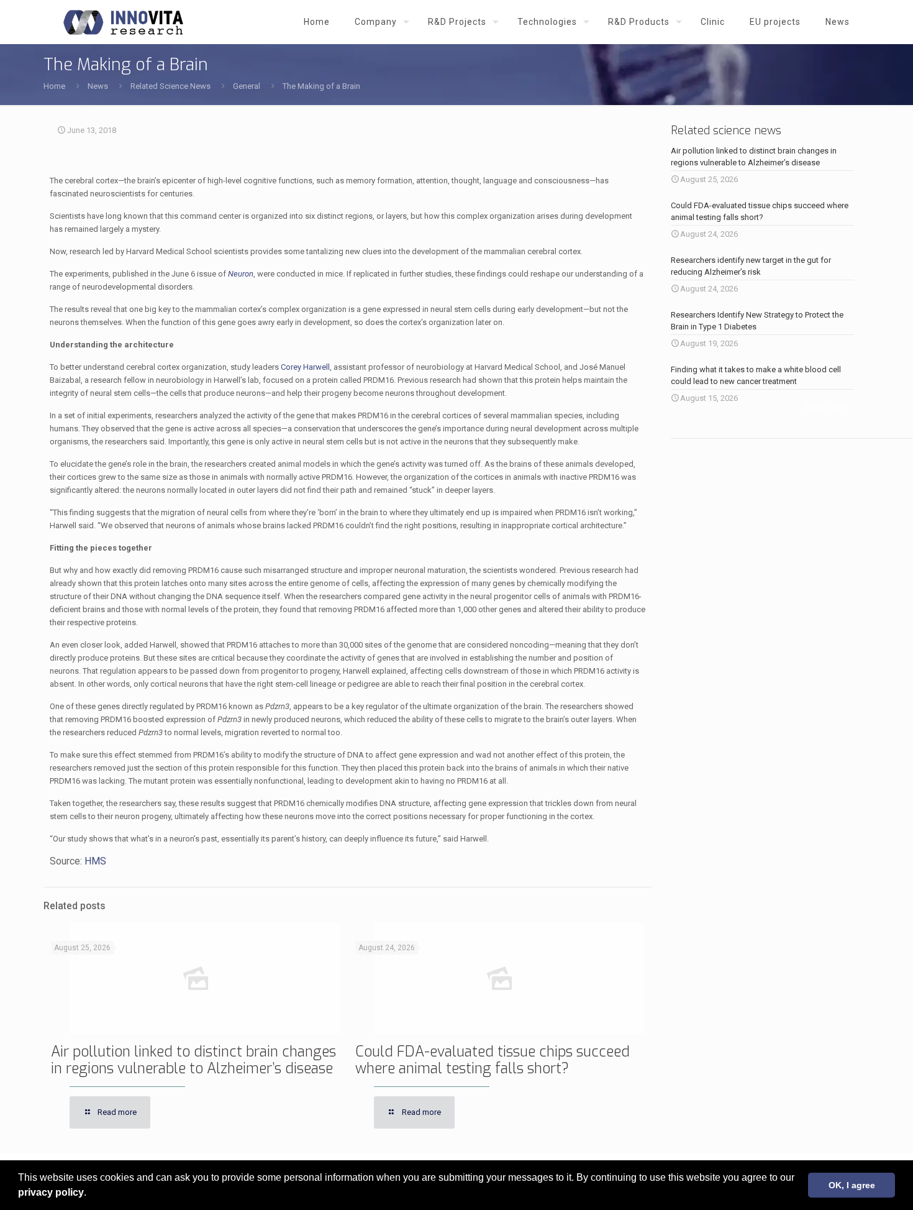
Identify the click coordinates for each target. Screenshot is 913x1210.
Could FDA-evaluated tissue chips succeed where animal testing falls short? (492, 1060)
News (98, 86)
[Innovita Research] (123, 22)
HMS (95, 861)
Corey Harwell (305, 367)
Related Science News (170, 86)
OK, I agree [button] (852, 1185)
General (246, 86)
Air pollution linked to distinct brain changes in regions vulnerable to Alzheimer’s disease (193, 1060)
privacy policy (51, 1192)
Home (54, 86)
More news (825, 407)
